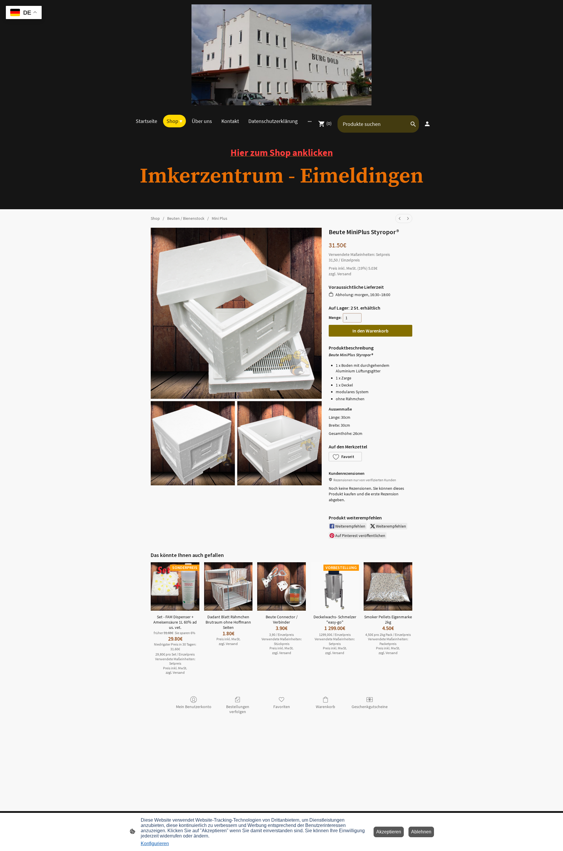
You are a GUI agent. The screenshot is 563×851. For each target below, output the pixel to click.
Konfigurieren (155, 843)
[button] (345, 456)
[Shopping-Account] (427, 123)
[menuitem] (400, 218)
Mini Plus (219, 218)
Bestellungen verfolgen (237, 709)
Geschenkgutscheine (370, 706)
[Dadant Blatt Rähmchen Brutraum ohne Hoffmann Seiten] (228, 586)
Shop (155, 218)
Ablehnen (421, 831)
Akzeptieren (388, 831)
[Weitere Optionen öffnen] (309, 121)
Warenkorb (325, 706)
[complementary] (24, 13)
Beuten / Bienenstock (185, 218)
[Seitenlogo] (281, 54)
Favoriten (281, 706)
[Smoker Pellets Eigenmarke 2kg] (388, 586)
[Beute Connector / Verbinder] (281, 586)
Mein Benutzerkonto (193, 706)
